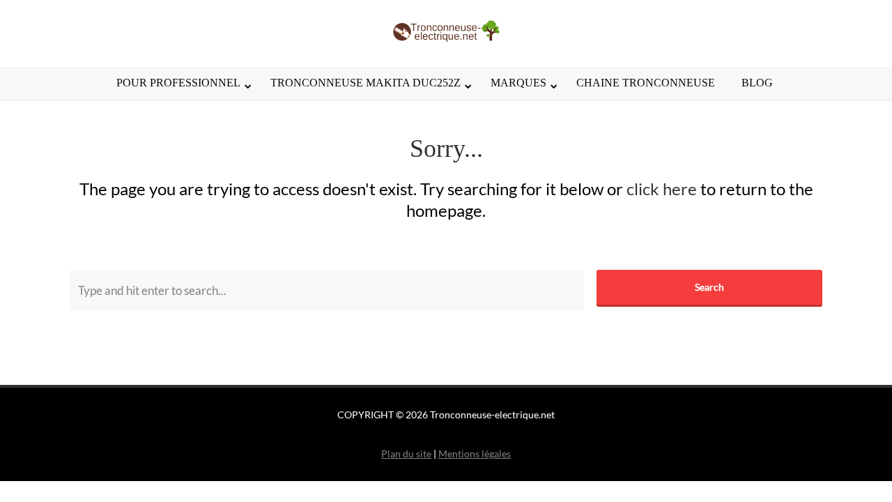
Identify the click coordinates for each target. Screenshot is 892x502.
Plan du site (406, 453)
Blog (757, 83)
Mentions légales (474, 453)
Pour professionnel (178, 83)
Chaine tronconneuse (645, 83)
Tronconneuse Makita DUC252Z (365, 83)
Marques (518, 83)
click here (661, 188)
